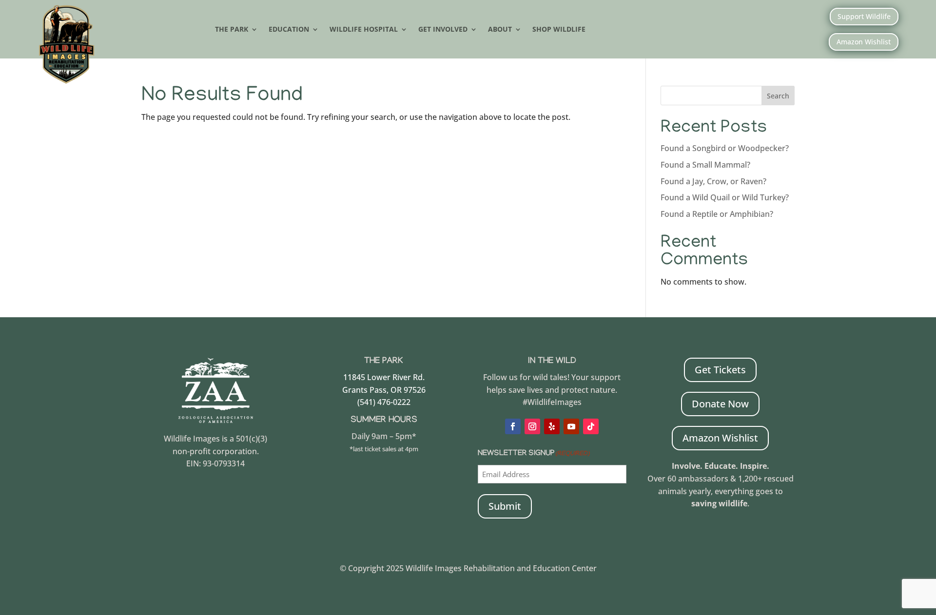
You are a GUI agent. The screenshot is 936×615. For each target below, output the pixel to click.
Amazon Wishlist (864, 41)
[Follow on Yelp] (552, 426)
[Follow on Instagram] (532, 426)
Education (289, 30)
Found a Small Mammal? (706, 164)
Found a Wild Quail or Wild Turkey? (725, 197)
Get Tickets (720, 369)
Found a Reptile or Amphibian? (717, 214)
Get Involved (443, 30)
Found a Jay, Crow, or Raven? (713, 181)
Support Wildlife (864, 16)
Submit (504, 506)
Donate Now (720, 403)
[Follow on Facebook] (513, 426)
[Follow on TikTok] (591, 426)
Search (778, 95)
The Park (231, 30)
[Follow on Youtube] (571, 426)
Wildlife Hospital (364, 30)
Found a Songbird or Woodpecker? (725, 148)
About (500, 30)
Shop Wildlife (558, 30)
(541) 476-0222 (383, 402)
